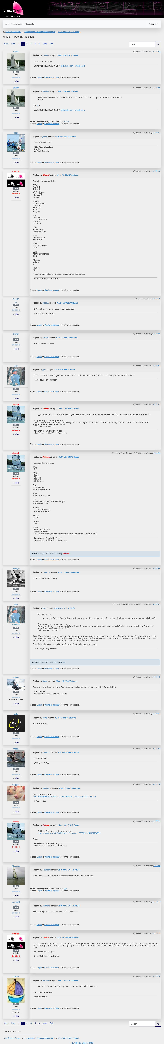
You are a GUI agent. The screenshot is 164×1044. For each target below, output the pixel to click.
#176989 (156, 748)
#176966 (156, 568)
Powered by (76, 1043)
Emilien (16, 52)
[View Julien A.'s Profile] (16, 415)
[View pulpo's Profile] (16, 143)
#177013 (156, 933)
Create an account (51, 77)
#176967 (156, 604)
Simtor (16, 334)
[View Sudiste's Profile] (16, 990)
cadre (16, 714)
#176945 (156, 51)
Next (45, 44)
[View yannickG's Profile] (16, 905)
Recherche (29, 24)
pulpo (16, 133)
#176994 (156, 821)
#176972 (156, 677)
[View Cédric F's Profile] (16, 180)
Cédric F (15, 171)
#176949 (156, 299)
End (51, 44)
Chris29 (16, 299)
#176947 (156, 133)
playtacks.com (67, 66)
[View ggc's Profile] (16, 376)
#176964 (156, 453)
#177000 (156, 866)
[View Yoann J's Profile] (16, 759)
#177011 (156, 902)
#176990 (156, 784)
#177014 (156, 976)
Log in (39, 77)
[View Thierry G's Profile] (16, 578)
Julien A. (16, 405)
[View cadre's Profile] (16, 723)
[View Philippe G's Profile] (16, 793)
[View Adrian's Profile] (16, 684)
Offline (16, 72)
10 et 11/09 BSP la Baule (67, 55)
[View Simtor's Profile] (16, 337)
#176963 (156, 404)
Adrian (16, 677)
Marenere (16, 866)
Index (7, 24)
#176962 (156, 365)
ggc (16, 366)
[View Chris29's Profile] (16, 302)
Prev (13, 44)
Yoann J (16, 749)
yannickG (16, 902)
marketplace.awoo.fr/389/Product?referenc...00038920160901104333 (64, 796)
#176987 (156, 714)
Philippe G (16, 784)
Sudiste (16, 977)
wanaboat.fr (80, 66)
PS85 (66, 122)
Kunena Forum (87, 1043)
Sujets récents (17, 24)
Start (6, 44)
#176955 (156, 334)
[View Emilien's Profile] (16, 61)
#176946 (156, 87)
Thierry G (16, 568)
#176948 (156, 171)
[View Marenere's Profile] (16, 876)
